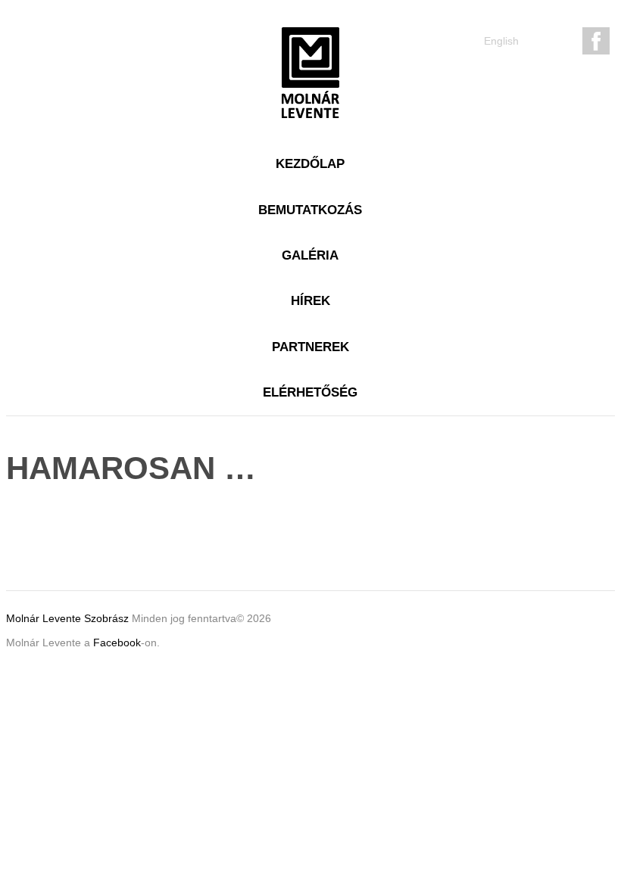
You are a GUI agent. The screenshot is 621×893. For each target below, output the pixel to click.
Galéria (310, 255)
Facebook (117, 642)
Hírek (310, 301)
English (501, 41)
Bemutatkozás (310, 210)
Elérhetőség (310, 392)
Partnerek (310, 347)
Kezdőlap (310, 164)
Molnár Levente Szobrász (69, 618)
